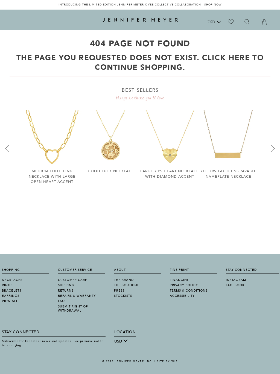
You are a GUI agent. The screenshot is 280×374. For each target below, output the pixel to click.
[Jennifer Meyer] (140, 20)
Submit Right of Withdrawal (73, 308)
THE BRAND (124, 280)
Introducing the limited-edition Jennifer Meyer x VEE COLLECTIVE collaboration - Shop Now (140, 5)
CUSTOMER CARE (72, 280)
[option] (140, 5)
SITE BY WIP (167, 361)
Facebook (235, 285)
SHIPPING (66, 285)
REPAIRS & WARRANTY (77, 296)
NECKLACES (12, 280)
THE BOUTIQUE (126, 285)
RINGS (7, 285)
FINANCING (180, 280)
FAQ (61, 301)
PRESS (119, 291)
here (239, 58)
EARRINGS (10, 296)
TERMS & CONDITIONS (189, 291)
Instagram (236, 280)
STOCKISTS (123, 296)
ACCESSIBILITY (182, 296)
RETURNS (66, 291)
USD (211, 22)
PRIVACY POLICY (184, 285)
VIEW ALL (10, 301)
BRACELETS (11, 291)
